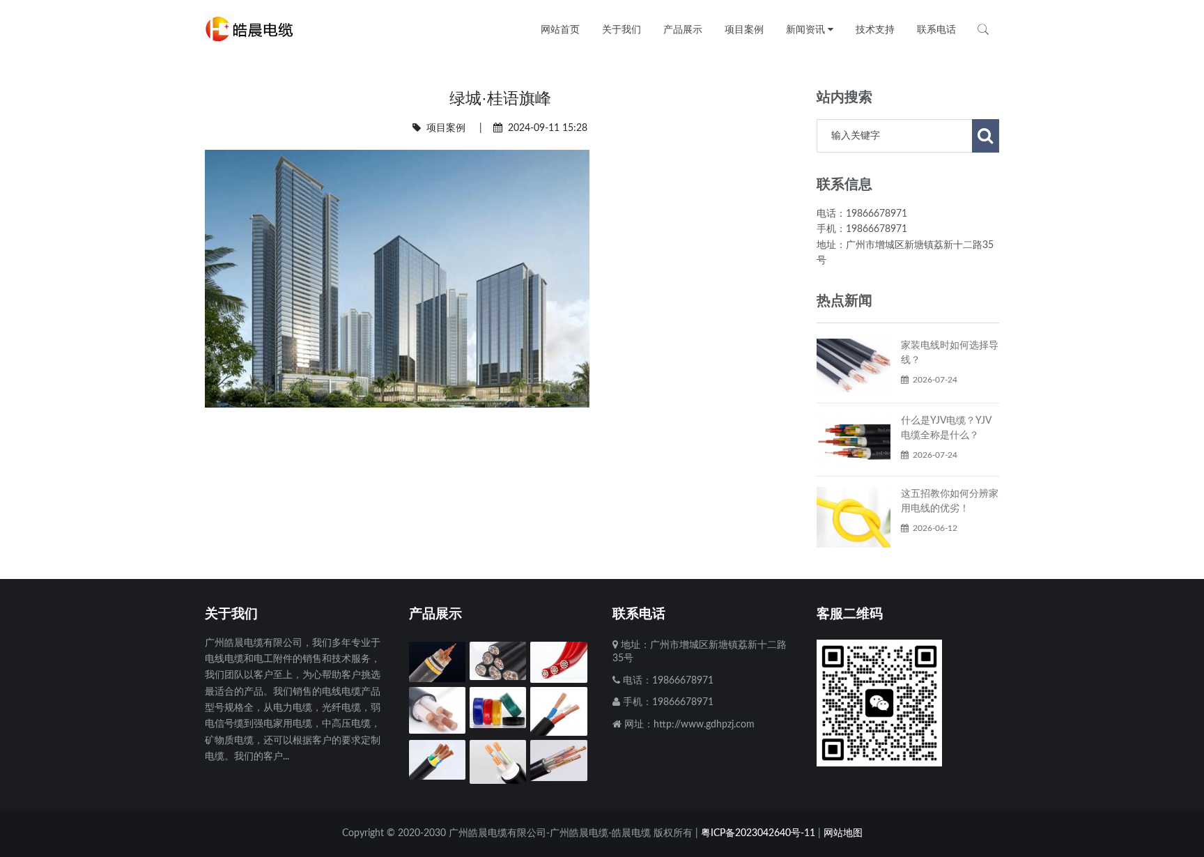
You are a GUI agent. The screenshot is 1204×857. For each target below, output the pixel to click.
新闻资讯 (807, 29)
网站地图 (843, 833)
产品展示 (682, 29)
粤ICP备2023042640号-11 (758, 833)
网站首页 (560, 29)
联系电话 (936, 29)
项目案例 (445, 128)
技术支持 (875, 29)
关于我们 (621, 29)
